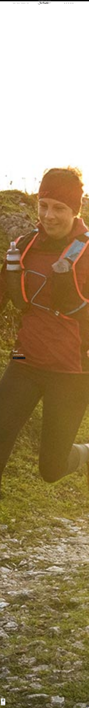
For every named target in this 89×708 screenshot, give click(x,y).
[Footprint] (65, 3)
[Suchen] (66, 3)
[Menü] (4, 699)
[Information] (73, 3)
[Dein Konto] (68, 3)
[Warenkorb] (71, 3)
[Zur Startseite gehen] (44, 3)
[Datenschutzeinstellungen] (87, 706)
